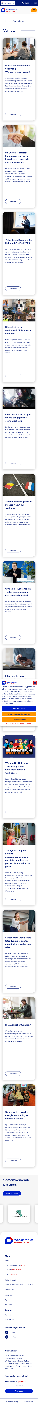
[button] (35, 683)
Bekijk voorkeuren (19, 720)
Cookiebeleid (11, 723)
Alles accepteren (19, 709)
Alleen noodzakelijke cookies (19, 714)
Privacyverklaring (24, 723)
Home (7, 21)
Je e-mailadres (15, 1382)
